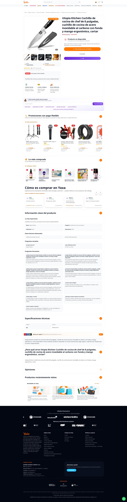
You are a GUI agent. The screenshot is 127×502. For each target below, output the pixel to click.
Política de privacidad (90, 439)
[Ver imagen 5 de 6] (55, 57)
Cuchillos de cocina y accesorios (68, 12)
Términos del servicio (90, 444)
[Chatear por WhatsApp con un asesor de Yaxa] (124, 499)
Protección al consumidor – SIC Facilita (93, 446)
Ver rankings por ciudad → (31, 166)
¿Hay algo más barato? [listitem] (61, 106)
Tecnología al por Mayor (49, 455)
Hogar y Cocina (70, 5)
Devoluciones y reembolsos (91, 442)
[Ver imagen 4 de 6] (48, 57)
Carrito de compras (69, 437)
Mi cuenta (67, 440)
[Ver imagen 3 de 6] (41, 57)
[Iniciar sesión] (99, 2)
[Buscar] (79, 2)
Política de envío (88, 437)
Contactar (71, 470)
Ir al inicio (82, 54)
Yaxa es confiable (47, 448)
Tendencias (51, 5)
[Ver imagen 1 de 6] (27, 57)
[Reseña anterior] (96, 192)
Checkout (67, 439)
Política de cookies (89, 440)
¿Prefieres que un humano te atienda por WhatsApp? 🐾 (63, 109)
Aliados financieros (48, 444)
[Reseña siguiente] (100, 192)
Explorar (46, 437)
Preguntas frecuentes (49, 452)
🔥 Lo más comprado (60, 5)
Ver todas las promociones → (31, 122)
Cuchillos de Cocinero (81, 12)
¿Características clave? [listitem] (49, 106)
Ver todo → (100, 5)
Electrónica (77, 5)
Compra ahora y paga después (51, 442)
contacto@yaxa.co (32, 470)
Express (39, 5)
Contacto (87, 435)
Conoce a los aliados (75, 413)
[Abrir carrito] (102, 2)
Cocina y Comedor (40, 12)
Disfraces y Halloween (86, 5)
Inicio (25, 12)
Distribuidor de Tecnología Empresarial (52, 453)
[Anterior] (27, 175)
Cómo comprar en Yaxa (49, 446)
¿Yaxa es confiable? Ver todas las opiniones (35, 193)
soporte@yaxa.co (31, 472)
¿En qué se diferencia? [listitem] (72, 106)
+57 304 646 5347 (37, 474)
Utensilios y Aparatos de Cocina (53, 12)
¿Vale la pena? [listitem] (27, 106)
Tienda (66, 435)
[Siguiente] (99, 175)
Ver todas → (97, 383)
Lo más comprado (48, 440)
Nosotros (46, 450)
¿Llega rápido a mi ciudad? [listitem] (38, 106)
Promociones (33, 5)
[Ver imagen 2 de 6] (34, 57)
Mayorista (45, 5)
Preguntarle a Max (98, 103)
